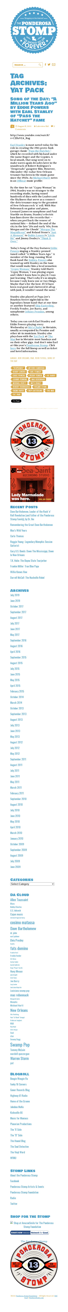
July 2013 (14, 725)
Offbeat (21, 180)
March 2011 (16, 787)
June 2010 (15, 816)
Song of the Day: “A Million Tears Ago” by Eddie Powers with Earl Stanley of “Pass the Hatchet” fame (33, 109)
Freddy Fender (35, 375)
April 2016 (15, 652)
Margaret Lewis (15, 998)
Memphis (13, 1001)
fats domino (19, 948)
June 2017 (15, 629)
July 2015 (14, 669)
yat (12, 1063)
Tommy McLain (17, 1050)
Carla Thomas (17, 536)
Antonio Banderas (36, 368)
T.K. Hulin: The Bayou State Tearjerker (28, 561)
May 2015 (15, 680)
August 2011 (16, 765)
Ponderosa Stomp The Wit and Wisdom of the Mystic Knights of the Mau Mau (34, 34)
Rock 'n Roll (40, 358)
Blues (12, 903)
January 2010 (16, 838)
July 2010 (15, 810)
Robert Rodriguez (21, 387)
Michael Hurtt (41, 177)
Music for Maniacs (19, 1118)
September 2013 (18, 714)
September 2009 (18, 850)
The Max (50, 390)
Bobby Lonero (36, 235)
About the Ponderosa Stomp (23, 1175)
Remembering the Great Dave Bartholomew (31, 525)
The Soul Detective (19, 1146)
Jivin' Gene (13, 977)
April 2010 (15, 827)
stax (12, 1036)
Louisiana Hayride (15, 987)
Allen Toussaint (19, 899)
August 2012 (16, 742)
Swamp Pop (20, 1044)
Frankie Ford (14, 952)
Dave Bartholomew (23, 928)
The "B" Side (16, 1135)
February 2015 (17, 691)
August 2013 (16, 719)
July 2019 (14, 595)
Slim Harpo (13, 1029)
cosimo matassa (22, 922)
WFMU (13, 1158)
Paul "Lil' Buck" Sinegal (17, 1017)
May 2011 (14, 782)
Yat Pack (39, 336)
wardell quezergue (19, 1054)
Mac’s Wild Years (18, 530)
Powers (42, 260)
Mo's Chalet (36, 383)
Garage (13, 358)
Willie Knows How (18, 572)
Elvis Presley (16, 940)
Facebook (14, 1181)
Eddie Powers (19, 375)
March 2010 (16, 833)
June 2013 (15, 731)
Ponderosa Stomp (37, 345)
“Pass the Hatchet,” (39, 151)
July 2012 (14, 748)
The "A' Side (16, 1129)
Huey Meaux (16, 971)
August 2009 (16, 855)
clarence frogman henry (17, 917)
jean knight (13, 974)
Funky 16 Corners (18, 1084)
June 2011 (15, 776)
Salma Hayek (18, 390)
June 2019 (15, 601)
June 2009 (15, 867)
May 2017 (14, 635)
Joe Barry (50, 375)
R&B (32, 358)
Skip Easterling (44, 305)
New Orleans (23, 358)
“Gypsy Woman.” (20, 269)
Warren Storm (19, 1058)
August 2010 (16, 804)
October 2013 (17, 708)
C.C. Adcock (15, 910)
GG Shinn (13, 959)
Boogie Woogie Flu (19, 1079)
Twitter (13, 1204)
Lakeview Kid (42, 126)
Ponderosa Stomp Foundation (24, 1192)
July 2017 (14, 623)
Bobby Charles (16, 906)
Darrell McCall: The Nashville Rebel (27, 577)
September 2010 (18, 799)
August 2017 (16, 618)
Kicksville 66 (16, 1112)
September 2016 (18, 640)
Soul (12, 1032)
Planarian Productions (21, 1124)
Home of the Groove (20, 1101)
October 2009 (17, 844)
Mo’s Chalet (35, 327)
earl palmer (14, 936)
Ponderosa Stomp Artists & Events (27, 1187)
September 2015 (18, 657)
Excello (12, 943)
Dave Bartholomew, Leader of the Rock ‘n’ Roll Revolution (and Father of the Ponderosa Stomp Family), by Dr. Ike (32, 515)
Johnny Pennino (34, 311)
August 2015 (16, 663)
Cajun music (16, 914)
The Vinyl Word (17, 1152)
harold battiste (14, 965)
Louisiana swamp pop (19, 990)
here (13, 348)
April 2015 (15, 686)
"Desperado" (18, 368)
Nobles (33, 260)
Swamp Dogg (15, 1039)
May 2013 (15, 736)
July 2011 (14, 770)
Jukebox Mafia (17, 1107)
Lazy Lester (13, 984)
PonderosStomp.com (36, 1298)
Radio (13, 1198)
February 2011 (17, 793)
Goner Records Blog (20, 1090)
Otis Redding (14, 1014)
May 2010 (15, 821)
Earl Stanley (17, 145)
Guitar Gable (14, 962)
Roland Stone (40, 387)
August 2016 (16, 646)
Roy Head (13, 1026)
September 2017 (18, 612)
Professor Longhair (16, 1020)
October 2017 (16, 606)
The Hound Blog (17, 1141)
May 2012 (15, 753)
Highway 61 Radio (18, 1096)
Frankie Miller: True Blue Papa (24, 566)
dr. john (13, 933)
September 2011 (18, 759)
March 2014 (16, 703)
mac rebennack (38, 379)
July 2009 (15, 861)
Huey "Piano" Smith (16, 968)
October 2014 (17, 697)
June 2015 (15, 674)
